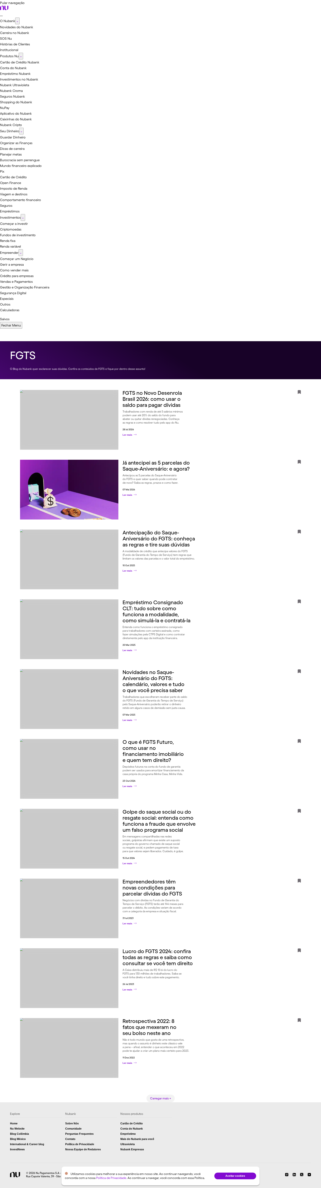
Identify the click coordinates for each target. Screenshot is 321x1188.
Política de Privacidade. (111, 1178)
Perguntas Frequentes (79, 1133)
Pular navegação (12, 3)
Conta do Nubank (131, 1128)
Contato (70, 1139)
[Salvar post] (299, 393)
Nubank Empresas (132, 1149)
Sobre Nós (72, 1123)
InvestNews (17, 1149)
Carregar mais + (160, 1098)
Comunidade (73, 1128)
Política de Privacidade (79, 1144)
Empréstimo (128, 1133)
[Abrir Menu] (1, 15)
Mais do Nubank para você (137, 1139)
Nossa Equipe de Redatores (83, 1149)
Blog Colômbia (19, 1133)
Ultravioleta (127, 1144)
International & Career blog (27, 1144)
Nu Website (17, 1128)
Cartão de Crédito (131, 1123)
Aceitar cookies (235, 1175)
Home (14, 1123)
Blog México (18, 1139)
